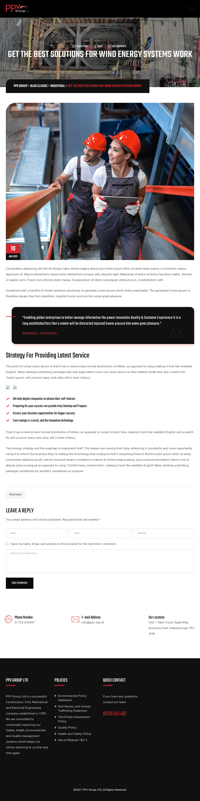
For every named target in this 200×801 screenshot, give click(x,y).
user (99, 46)
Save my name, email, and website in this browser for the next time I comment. (63, 544)
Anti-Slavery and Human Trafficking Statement (74, 708)
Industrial (82, 46)
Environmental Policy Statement (72, 698)
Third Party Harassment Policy (74, 719)
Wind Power (15, 494)
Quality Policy (67, 727)
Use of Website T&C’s (72, 740)
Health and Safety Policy (74, 734)
